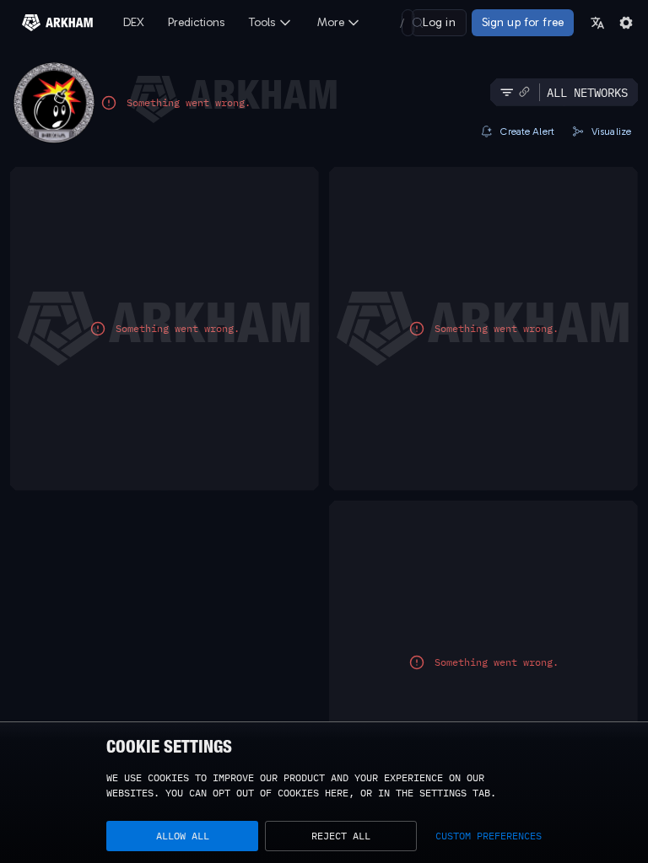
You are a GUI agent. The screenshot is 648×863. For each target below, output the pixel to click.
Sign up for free (523, 22)
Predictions (196, 22)
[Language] (597, 22)
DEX (133, 22)
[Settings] (626, 22)
